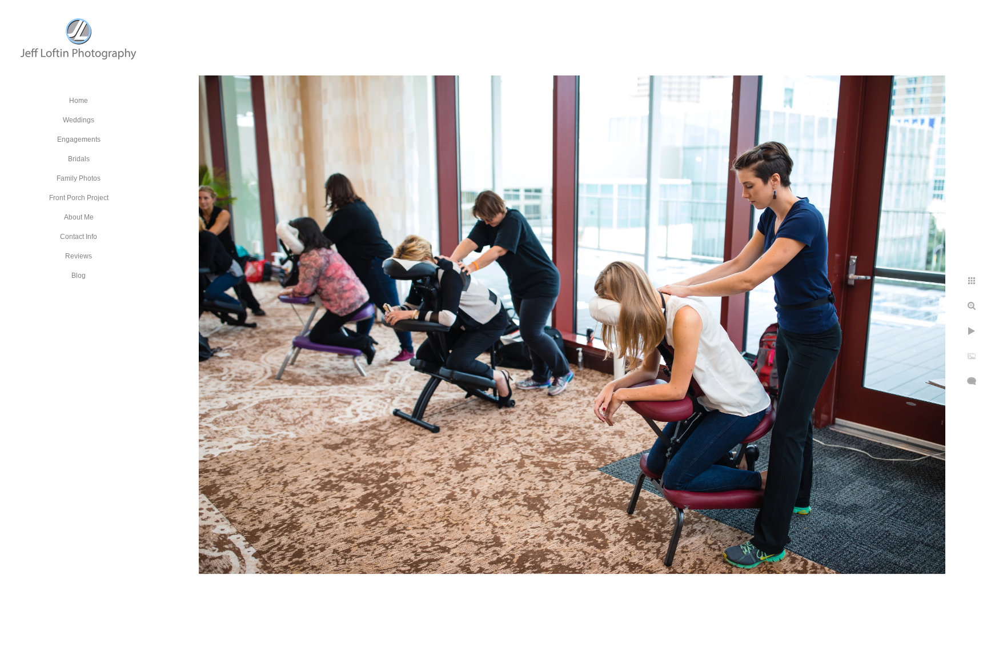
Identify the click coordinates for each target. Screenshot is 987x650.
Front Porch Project (79, 198)
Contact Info (78, 237)
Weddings (78, 120)
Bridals (79, 159)
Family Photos (79, 178)
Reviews (78, 256)
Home (78, 101)
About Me (79, 217)
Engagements (79, 139)
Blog (78, 276)
